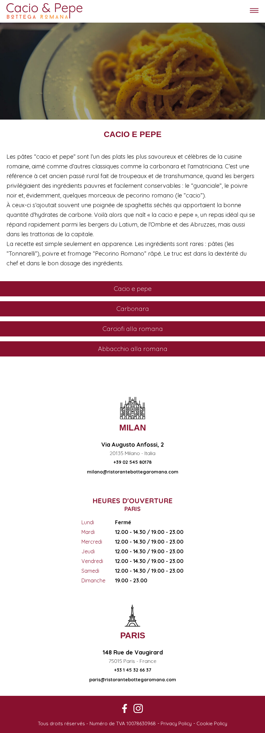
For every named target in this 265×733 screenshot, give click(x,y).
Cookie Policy (211, 723)
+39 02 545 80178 (132, 462)
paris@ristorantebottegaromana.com (132, 680)
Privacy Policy (176, 723)
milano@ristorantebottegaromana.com (132, 472)
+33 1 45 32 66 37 (132, 670)
